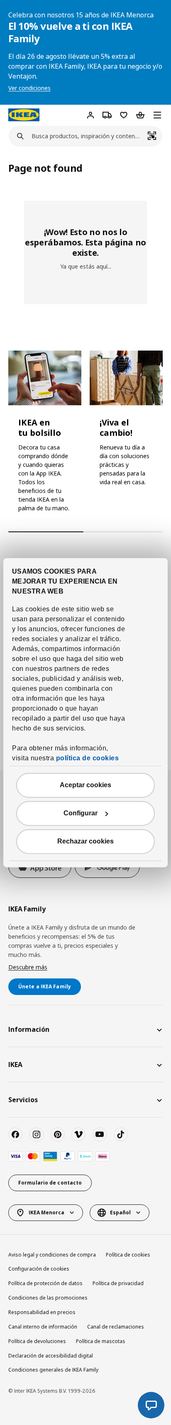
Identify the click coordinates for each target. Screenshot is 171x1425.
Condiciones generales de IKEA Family (53, 1369)
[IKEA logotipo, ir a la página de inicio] (23, 114)
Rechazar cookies (85, 841)
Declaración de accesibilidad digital (50, 1355)
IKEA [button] (15, 1064)
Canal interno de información (42, 1326)
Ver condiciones (29, 88)
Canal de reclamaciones (115, 1326)
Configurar (81, 813)
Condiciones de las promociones (48, 1297)
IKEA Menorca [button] (46, 1212)
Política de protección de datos (45, 1283)
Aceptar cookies (85, 784)
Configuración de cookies (38, 1268)
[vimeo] (78, 1134)
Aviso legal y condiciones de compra (52, 1254)
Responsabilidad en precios (42, 1312)
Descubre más (27, 967)
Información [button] (28, 1029)
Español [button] (120, 1212)
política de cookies (87, 758)
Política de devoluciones (37, 1341)
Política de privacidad (118, 1283)
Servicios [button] (23, 1100)
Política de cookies (128, 1254)
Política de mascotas (100, 1341)
